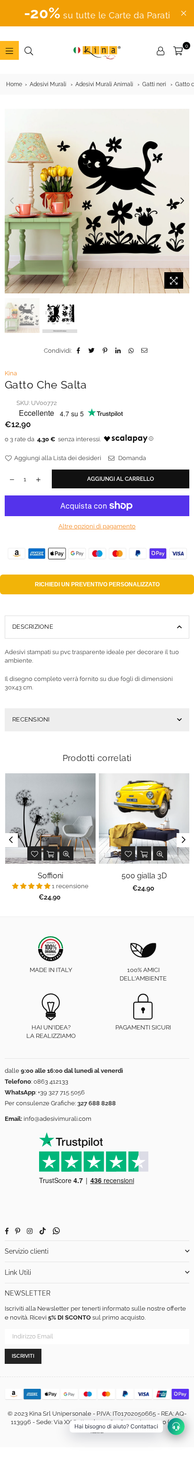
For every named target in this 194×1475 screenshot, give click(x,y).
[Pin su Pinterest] (105, 351)
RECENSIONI (31, 719)
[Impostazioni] (160, 50)
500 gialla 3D (144, 875)
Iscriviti (23, 1356)
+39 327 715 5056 (61, 1092)
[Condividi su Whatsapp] (131, 351)
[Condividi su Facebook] (78, 351)
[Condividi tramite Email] (144, 351)
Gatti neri (154, 84)
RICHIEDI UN (97, 584)
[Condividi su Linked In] (118, 351)
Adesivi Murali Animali (104, 84)
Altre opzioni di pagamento (97, 526)
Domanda (131, 458)
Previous (12, 201)
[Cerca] (28, 50)
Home (14, 84)
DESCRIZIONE (32, 626)
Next (182, 201)
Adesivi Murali (48, 84)
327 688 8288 (96, 1103)
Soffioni (50, 875)
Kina (11, 373)
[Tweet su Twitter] (92, 351)
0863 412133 (50, 1081)
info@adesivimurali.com (57, 1118)
